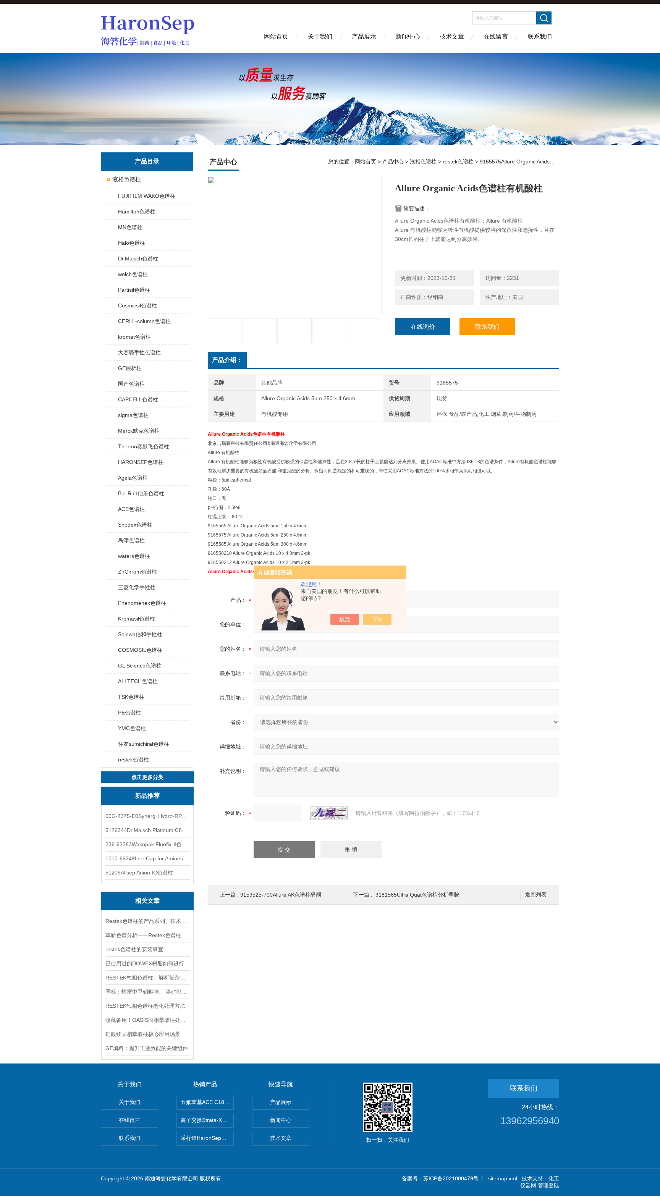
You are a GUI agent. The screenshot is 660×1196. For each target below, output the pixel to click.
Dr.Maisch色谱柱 (138, 258)
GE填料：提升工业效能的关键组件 (146, 1048)
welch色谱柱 (133, 274)
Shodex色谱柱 (135, 525)
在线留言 (496, 36)
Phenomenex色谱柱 (142, 603)
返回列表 (536, 894)
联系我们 (539, 36)
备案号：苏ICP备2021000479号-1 (443, 1178)
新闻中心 (408, 36)
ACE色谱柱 (131, 509)
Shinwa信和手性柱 (140, 634)
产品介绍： (227, 360)
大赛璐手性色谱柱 (139, 352)
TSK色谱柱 (131, 697)
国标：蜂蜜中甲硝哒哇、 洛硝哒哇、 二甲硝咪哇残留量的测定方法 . (147, 992)
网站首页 (276, 36)
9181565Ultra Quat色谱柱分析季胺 (417, 895)
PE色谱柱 (129, 713)
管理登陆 (548, 1185)
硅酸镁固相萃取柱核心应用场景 (142, 1034)
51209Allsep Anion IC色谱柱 (139, 873)
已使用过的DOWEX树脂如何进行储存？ (147, 963)
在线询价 (423, 326)
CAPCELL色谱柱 (138, 399)
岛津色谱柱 (131, 540)
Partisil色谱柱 (134, 290)
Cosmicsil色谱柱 (137, 305)
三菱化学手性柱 (136, 587)
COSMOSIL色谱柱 (140, 650)
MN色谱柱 (130, 227)
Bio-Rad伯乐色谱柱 (141, 493)
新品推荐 (147, 795)
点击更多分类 (147, 777)
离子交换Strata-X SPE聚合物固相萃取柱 (207, 1120)
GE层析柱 (130, 368)
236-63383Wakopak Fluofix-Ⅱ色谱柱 (147, 844)
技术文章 (452, 36)
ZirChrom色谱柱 (137, 572)
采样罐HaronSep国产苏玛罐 (207, 1138)
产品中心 (393, 161)
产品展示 (364, 36)
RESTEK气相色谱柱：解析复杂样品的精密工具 (147, 978)
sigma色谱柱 (133, 415)
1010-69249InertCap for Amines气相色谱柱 (147, 858)
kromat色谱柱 (134, 337)
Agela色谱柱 (133, 478)
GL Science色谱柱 (140, 666)
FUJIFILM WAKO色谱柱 (146, 196)
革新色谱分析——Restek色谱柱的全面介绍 (147, 935)
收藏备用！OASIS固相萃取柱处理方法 (147, 1020)
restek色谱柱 (133, 759)
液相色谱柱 (126, 179)
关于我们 (320, 36)
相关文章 (147, 900)
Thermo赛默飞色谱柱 (143, 446)
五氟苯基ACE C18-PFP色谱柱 (207, 1102)
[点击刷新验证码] (329, 812)
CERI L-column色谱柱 (144, 321)
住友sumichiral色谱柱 (143, 744)
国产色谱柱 (131, 384)
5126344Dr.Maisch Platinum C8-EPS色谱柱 (147, 830)
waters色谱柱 (134, 556)
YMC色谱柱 (132, 728)
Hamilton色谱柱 (136, 211)
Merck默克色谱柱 (139, 431)
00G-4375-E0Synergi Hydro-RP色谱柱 (147, 816)
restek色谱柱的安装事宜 (134, 949)
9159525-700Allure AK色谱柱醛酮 (280, 895)
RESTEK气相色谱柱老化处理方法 (145, 1006)
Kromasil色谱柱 (136, 619)
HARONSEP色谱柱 (140, 462)
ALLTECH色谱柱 (138, 681)
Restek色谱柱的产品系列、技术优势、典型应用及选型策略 (147, 921)
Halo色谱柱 (131, 243)
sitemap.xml (502, 1178)
